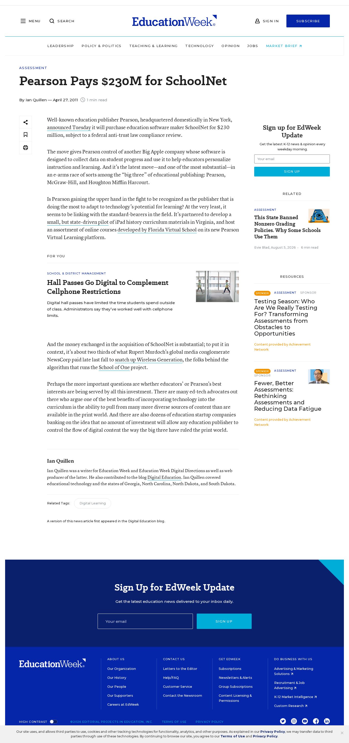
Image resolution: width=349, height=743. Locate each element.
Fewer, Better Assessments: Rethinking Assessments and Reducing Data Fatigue (287, 396)
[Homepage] (174, 21)
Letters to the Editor (180, 669)
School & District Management (76, 273)
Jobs (252, 46)
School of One (114, 367)
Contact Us (174, 659)
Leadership (60, 46)
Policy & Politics (101, 46)
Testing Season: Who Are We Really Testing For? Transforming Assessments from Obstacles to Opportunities (285, 317)
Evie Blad (261, 247)
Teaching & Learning (153, 46)
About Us (115, 659)
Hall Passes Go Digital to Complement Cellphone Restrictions (107, 287)
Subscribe (308, 21)
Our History (116, 678)
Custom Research (289, 706)
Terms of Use (174, 722)
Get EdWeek (230, 659)
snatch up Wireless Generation (148, 359)
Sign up (224, 621)
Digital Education (164, 477)
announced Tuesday (69, 127)
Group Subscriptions (236, 687)
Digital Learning (92, 503)
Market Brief (282, 46)
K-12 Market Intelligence (294, 697)
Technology (199, 46)
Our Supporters (120, 695)
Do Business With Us (293, 659)
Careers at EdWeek (123, 704)
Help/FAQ (171, 678)
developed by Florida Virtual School (157, 229)
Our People (116, 687)
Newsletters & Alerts (235, 678)
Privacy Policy (210, 722)
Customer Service (177, 687)
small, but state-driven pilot (78, 221)
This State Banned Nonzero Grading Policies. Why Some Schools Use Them (287, 227)
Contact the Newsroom (182, 695)
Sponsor (308, 292)
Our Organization (121, 669)
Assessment (33, 68)
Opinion (231, 46)
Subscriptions (230, 669)
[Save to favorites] (25, 135)
